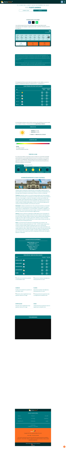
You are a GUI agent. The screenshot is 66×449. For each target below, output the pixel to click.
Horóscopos (33, 421)
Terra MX (46, 416)
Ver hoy (40, 10)
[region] (33, 15)
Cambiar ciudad (26, 10)
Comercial (30, 426)
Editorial (36, 426)
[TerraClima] (62, 2)
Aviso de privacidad (35, 435)
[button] (64, 2)
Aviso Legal (29, 435)
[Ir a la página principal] (7, 2)
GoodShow (46, 418)
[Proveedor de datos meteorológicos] (33, 445)
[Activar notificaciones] (64, 447)
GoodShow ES (20, 421)
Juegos (47, 421)
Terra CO (33, 416)
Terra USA (20, 418)
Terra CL (19, 416)
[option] (21, 44)
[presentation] (49, 37)
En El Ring (33, 418)
